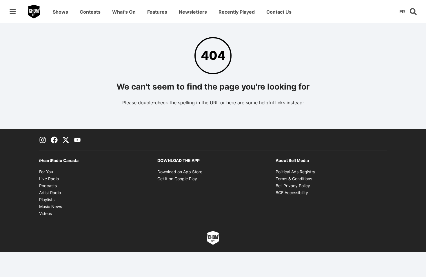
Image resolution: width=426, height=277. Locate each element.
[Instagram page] (42, 139)
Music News (50, 206)
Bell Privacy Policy (293, 185)
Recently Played (237, 12)
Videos (45, 213)
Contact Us (279, 12)
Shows (60, 12)
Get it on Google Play (177, 178)
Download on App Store (179, 171)
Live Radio (49, 178)
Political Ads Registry (295, 171)
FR (402, 11)
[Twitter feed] (65, 139)
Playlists (46, 199)
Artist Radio (50, 192)
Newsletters (193, 12)
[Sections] (13, 11)
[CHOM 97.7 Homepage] (34, 12)
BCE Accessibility (292, 192)
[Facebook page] (54, 139)
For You (46, 171)
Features (157, 12)
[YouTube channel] (77, 139)
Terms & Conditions (294, 178)
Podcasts (48, 185)
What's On (124, 12)
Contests (90, 12)
